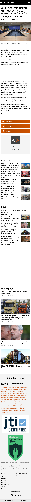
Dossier (3, 478)
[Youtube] (19, 495)
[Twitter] (15, 495)
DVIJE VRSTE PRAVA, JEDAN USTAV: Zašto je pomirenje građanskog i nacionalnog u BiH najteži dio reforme (10, 166)
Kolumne (3, 480)
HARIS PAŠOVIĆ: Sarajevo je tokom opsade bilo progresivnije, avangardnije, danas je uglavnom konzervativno (10, 240)
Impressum (19, 476)
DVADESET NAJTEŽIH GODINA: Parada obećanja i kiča (10, 197)
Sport (3, 487)
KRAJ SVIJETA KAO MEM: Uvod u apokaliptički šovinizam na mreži (9, 182)
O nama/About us (21, 473)
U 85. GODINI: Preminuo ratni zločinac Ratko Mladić (13, 211)
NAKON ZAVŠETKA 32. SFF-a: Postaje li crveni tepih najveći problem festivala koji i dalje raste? (10, 174)
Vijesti (3, 476)
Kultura (3, 489)
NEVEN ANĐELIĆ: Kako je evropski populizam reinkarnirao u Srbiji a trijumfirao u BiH (9, 189)
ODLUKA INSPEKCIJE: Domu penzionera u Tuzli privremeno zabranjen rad (10, 231)
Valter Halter (5, 484)
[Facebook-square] (12, 495)
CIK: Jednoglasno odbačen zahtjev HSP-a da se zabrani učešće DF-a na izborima (10, 225)
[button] (29, 2)
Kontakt (18, 478)
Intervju (3, 482)
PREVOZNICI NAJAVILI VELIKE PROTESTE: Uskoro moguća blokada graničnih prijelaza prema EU (10, 217)
